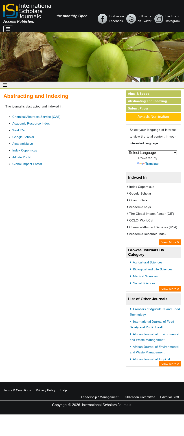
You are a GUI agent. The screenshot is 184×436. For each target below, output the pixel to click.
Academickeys (22, 143)
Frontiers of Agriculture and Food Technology (155, 311)
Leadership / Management (99, 397)
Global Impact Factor (27, 164)
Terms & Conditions (17, 390)
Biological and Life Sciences (152, 269)
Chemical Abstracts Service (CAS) (36, 116)
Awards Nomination (153, 116)
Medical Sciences (145, 276)
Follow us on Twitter (144, 18)
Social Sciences (143, 283)
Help (63, 390)
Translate (152, 163)
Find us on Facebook (116, 18)
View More (169, 242)
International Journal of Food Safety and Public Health (152, 324)
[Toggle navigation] (8, 29)
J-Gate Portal (21, 157)
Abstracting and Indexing (147, 101)
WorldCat (19, 130)
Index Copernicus (24, 150)
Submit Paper (138, 108)
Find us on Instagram (172, 18)
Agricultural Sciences (147, 262)
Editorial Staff (169, 397)
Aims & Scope (138, 93)
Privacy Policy (45, 390)
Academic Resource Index (31, 123)
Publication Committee (139, 397)
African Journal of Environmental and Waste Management (154, 337)
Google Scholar (23, 137)
